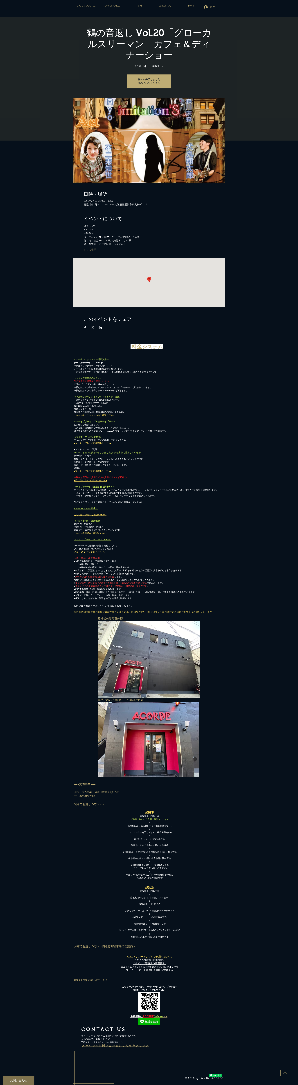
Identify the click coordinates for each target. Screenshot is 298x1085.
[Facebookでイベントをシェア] (85, 327)
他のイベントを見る (149, 83)
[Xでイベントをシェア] (92, 327)
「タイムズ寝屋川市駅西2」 (149, 960)
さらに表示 (90, 249)
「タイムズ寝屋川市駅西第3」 (149, 963)
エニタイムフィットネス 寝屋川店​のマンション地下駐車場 (149, 967)
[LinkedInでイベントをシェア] (100, 327)
